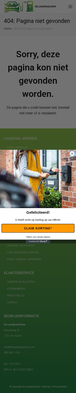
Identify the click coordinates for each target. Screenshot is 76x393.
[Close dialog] (72, 153)
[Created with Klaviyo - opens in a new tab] (38, 241)
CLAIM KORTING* (38, 228)
